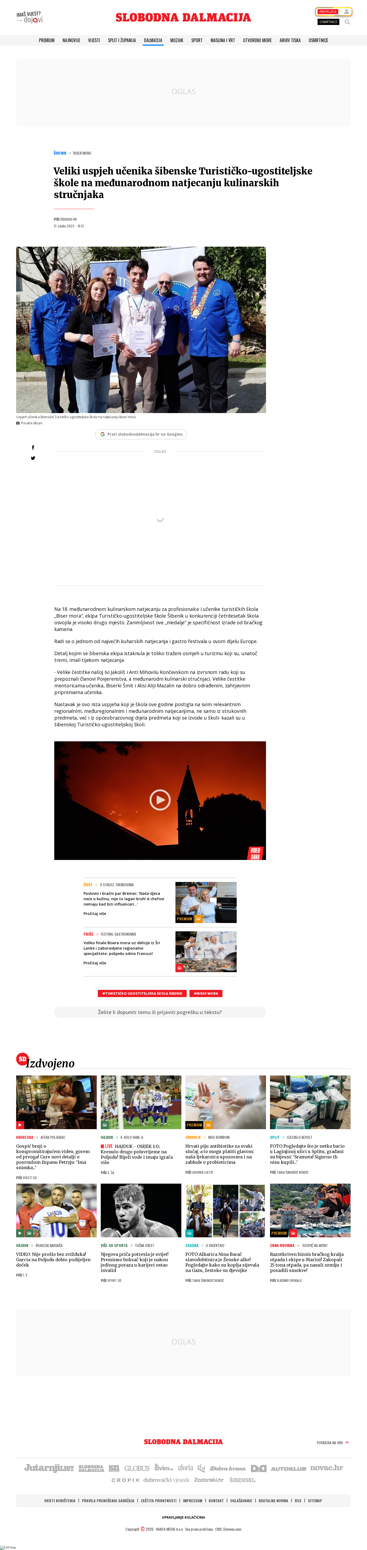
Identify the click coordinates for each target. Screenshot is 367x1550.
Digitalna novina (273, 1500)
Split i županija (122, 40)
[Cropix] (125, 1479)
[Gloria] (185, 1468)
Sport (197, 40)
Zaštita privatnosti (159, 1500)
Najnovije (71, 40)
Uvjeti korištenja (59, 1500)
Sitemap (315, 1500)
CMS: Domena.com (228, 1529)
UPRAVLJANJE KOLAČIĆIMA (183, 1517)
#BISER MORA (206, 993)
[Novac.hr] (326, 1468)
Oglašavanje (241, 1500)
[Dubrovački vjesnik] (166, 1479)
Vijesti (94, 40)
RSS (298, 1500)
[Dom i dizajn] (258, 1468)
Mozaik (176, 40)
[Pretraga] (347, 22)
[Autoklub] (289, 1468)
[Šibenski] (242, 1479)
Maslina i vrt (223, 40)
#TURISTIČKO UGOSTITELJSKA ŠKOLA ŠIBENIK (142, 993)
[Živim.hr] (164, 1468)
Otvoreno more (257, 40)
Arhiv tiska (290, 40)
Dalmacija (153, 40)
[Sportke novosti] (114, 1468)
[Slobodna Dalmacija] (183, 17)
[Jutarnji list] (49, 1468)
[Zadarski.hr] (209, 1479)
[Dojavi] (29, 17)
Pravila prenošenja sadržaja (108, 1500)
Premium (47, 40)
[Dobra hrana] (228, 1468)
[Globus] (137, 1468)
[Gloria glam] (201, 1468)
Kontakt (216, 1500)
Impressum (192, 1500)
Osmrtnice (318, 40)
